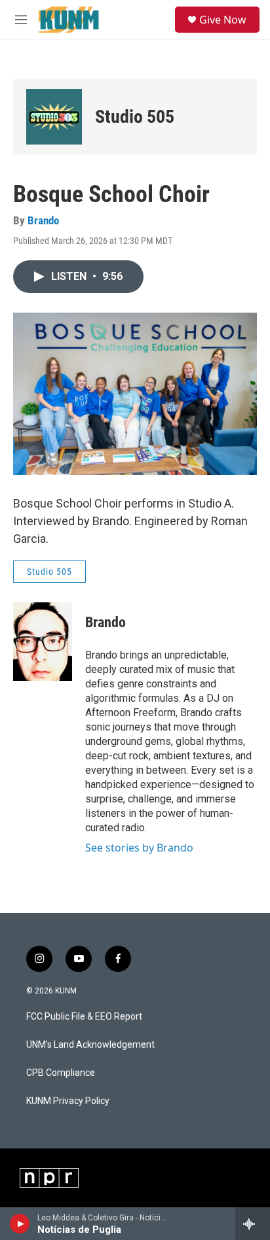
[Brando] (42, 641)
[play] (20, 1223)
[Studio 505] (54, 117)
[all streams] (252, 1223)
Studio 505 (134, 117)
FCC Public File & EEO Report (84, 1017)
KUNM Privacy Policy (67, 1101)
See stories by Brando (139, 847)
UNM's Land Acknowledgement (90, 1045)
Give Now (222, 20)
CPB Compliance (60, 1073)
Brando (43, 220)
